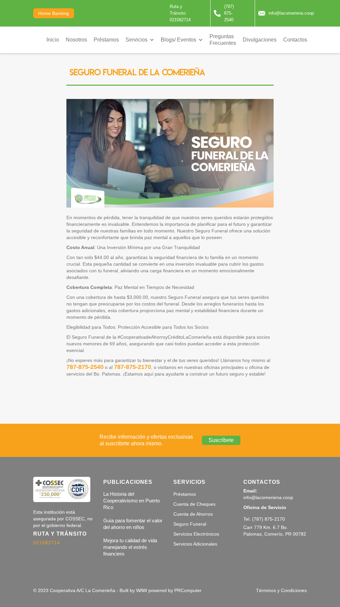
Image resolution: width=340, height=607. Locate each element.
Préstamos (106, 40)
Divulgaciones (260, 40)
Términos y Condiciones (281, 590)
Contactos (295, 40)
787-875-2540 (85, 367)
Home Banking (53, 13)
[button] (140, 40)
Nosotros (76, 40)
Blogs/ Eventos (178, 40)
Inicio (52, 40)
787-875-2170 (132, 367)
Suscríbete (221, 440)
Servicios (136, 40)
